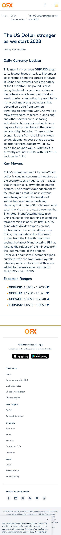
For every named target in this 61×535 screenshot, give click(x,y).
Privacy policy (12, 476)
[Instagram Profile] (44, 498)
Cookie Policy (41, 532)
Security (10, 440)
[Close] (47, 519)
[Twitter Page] (22, 498)
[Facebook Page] (8, 498)
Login (8, 374)
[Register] (45, 5)
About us (10, 428)
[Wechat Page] (30, 498)
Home (5, 15)
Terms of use (12, 470)
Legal (8, 464)
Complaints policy (14, 416)
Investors (10, 452)
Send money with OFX (17, 380)
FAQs (8, 410)
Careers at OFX (13, 446)
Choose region (13, 397)
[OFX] (7, 5)
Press (8, 434)
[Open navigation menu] (56, 5)
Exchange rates (13, 386)
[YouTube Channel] (37, 498)
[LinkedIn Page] (15, 498)
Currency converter (15, 391)
